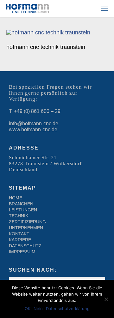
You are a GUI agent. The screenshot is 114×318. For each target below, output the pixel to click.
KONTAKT (19, 233)
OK (27, 308)
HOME (15, 197)
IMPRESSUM (22, 251)
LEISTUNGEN (23, 209)
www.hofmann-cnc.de (33, 129)
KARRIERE (20, 239)
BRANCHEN (21, 203)
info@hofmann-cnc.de (33, 123)
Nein (38, 308)
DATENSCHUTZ (25, 245)
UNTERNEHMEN (26, 227)
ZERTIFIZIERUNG (27, 221)
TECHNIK (18, 215)
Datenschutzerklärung (68, 308)
